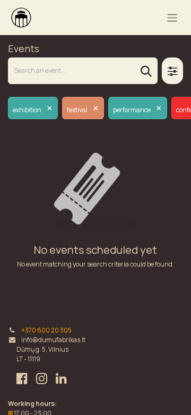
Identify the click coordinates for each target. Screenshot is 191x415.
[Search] (146, 70)
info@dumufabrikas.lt (53, 339)
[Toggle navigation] (172, 17)
